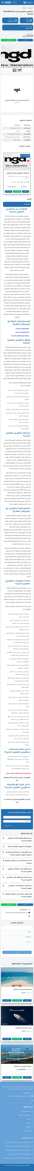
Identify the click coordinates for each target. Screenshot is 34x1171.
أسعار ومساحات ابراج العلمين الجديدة (20, 1154)
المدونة (24, 8)
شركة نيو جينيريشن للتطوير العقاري (17, 100)
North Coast (8, 1165)
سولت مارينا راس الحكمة (23, 1066)
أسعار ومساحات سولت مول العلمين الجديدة (18, 1142)
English (14, 2)
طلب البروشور (8, 825)
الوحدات (28, 1119)
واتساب (16, 191)
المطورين (28, 1127)
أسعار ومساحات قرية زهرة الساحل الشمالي (18, 1146)
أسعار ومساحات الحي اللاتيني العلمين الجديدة (18, 1150)
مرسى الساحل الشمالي (23, 1028)
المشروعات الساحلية (25, 1115)
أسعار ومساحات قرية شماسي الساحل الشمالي (17, 1158)
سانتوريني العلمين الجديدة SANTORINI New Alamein (18, 177)
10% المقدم (23, 186)
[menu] (2, 2)
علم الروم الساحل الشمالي (22, 989)
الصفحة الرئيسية (26, 1111)
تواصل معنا (27, 1131)
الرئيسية (30, 8)
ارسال (17, 952)
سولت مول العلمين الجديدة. (20, 336)
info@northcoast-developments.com (17, 913)
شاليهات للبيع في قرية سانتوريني (17, 173)
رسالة (7, 191)
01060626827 (17, 125)
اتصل (24, 191)
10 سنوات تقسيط (12, 186)
